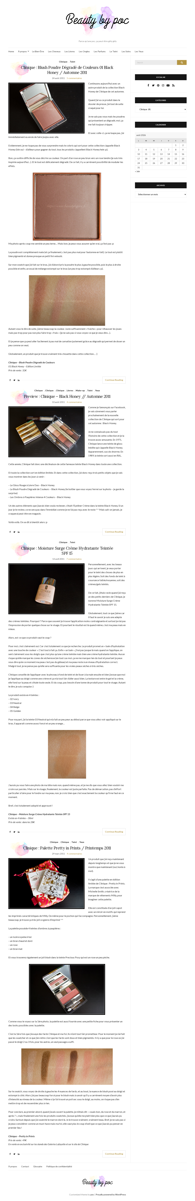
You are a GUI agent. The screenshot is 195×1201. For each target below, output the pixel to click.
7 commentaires (74, 559)
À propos (22, 51)
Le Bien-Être (38, 51)
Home (11, 51)
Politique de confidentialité (59, 1166)
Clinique (63, 61)
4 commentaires (74, 402)
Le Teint (114, 51)
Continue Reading (114, 380)
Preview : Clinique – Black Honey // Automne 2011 (67, 396)
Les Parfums (100, 51)
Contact (25, 1166)
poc (92, 1194)
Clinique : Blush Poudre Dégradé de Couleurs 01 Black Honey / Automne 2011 (67, 70)
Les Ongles (84, 51)
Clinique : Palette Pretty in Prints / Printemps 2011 (67, 848)
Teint (72, 61)
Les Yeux (139, 51)
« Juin (137, 171)
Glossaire (37, 1166)
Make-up (80, 390)
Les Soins (126, 51)
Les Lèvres (70, 51)
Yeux (97, 390)
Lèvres (70, 390)
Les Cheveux (54, 51)
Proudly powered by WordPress (111, 1194)
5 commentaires (74, 78)
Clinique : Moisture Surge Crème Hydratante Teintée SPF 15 (67, 551)
